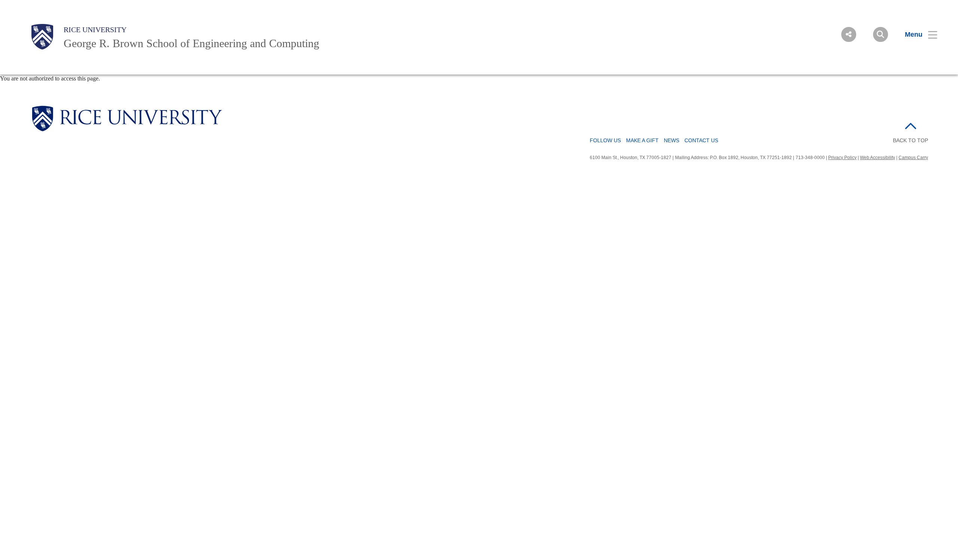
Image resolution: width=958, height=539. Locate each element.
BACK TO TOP (910, 140)
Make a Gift (642, 140)
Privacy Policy (842, 157)
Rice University (95, 29)
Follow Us (605, 140)
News (671, 140)
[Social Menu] (848, 34)
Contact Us (701, 140)
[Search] (880, 34)
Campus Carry (913, 157)
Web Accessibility (877, 157)
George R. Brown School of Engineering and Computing (191, 43)
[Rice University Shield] (42, 36)
